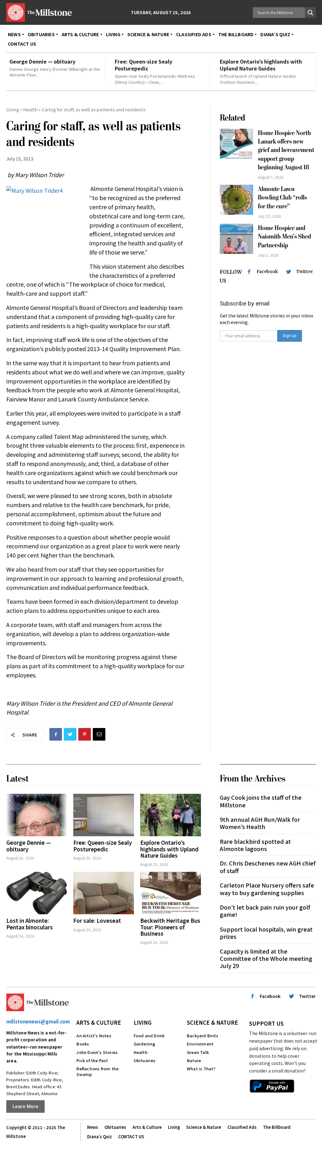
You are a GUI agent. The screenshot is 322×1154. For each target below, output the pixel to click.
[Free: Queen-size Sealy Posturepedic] (103, 815)
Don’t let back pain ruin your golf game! (265, 910)
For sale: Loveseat (97, 920)
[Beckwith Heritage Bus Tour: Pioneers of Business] (170, 893)
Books (82, 1044)
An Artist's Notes (93, 1036)
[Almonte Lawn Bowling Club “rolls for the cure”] (236, 200)
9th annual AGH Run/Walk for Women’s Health (260, 823)
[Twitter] (70, 734)
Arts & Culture (98, 1022)
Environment (200, 1044)
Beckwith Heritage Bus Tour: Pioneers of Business (170, 926)
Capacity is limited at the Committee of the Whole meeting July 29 (266, 958)
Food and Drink (149, 1036)
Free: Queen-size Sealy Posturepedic (143, 65)
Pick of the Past (92, 1060)
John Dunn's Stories (97, 1052)
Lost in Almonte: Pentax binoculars (29, 923)
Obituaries (145, 1060)
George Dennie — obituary (42, 61)
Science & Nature (212, 1022)
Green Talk (198, 1052)
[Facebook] (55, 734)
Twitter (304, 271)
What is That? (201, 1069)
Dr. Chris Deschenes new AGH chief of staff (268, 866)
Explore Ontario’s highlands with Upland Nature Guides (261, 65)
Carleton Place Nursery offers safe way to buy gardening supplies (267, 888)
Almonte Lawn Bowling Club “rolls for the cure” (282, 197)
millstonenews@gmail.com (38, 1021)
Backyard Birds (202, 1036)
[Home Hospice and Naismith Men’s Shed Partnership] (236, 239)
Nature (194, 1060)
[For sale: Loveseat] (103, 893)
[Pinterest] (84, 734)
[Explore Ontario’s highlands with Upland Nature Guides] (170, 815)
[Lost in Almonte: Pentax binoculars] (36, 893)
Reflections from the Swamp (97, 1071)
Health (30, 109)
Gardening (144, 1044)
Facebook (267, 271)
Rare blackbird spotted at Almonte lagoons (255, 845)
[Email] (99, 734)
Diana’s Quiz (99, 1137)
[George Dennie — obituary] (36, 815)
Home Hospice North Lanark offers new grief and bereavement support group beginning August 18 (286, 150)
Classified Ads (242, 1127)
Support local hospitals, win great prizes (266, 932)
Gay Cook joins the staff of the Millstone (261, 801)
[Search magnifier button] (310, 12)
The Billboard (277, 1127)
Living (12, 109)
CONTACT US (131, 1137)
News (92, 1127)
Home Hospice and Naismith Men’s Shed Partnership (284, 236)
